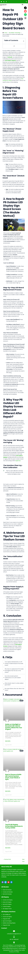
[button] (26, 2)
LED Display (5, 897)
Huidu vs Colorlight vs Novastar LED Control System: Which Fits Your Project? (13, 726)
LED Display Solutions (8, 912)
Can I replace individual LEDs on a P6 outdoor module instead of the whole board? (14, 663)
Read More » (8, 741)
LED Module (5, 887)
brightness (18, 460)
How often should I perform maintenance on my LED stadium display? (13, 677)
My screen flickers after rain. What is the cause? (14, 689)
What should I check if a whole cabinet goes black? (14, 684)
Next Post (23, 860)
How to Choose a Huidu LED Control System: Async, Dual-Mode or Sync (13, 777)
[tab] (14, 663)
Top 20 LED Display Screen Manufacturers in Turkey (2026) (14, 826)
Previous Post (7, 859)
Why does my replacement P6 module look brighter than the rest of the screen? (14, 670)
